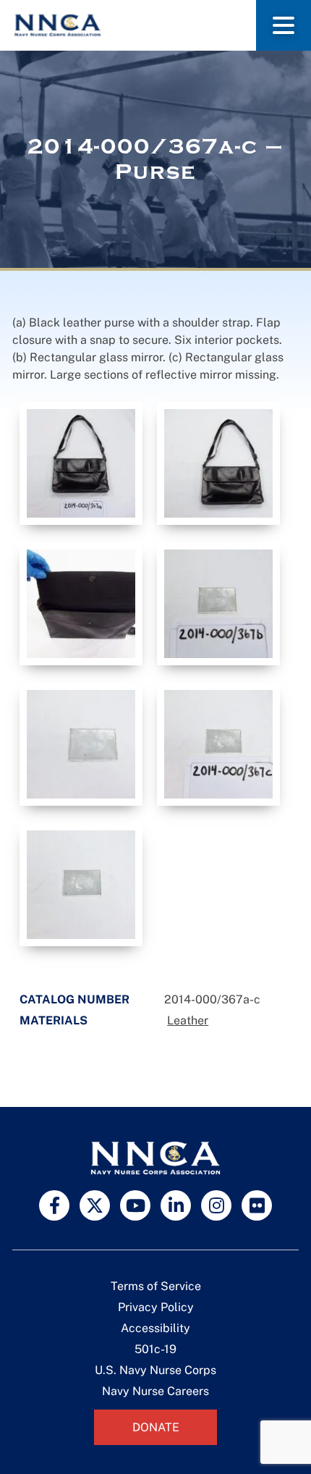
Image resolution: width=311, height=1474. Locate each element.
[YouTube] (135, 1205)
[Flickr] (257, 1205)
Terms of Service (156, 1286)
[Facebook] (54, 1205)
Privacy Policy (156, 1307)
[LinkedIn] (176, 1205)
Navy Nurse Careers (155, 1391)
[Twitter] (95, 1205)
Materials (54, 1020)
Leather (187, 1020)
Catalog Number (74, 999)
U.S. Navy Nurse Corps (155, 1370)
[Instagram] (216, 1205)
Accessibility (155, 1328)
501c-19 (155, 1349)
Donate (155, 1427)
